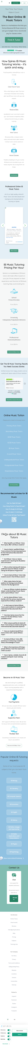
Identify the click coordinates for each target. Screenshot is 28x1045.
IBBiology (14, 780)
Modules (14, 970)
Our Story (14, 955)
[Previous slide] (3, 225)
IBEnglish (14, 812)
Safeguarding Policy (14, 966)
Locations (14, 974)
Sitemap (14, 985)
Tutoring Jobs (14, 944)
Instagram (14, 1007)
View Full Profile (9, 237)
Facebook (14, 1000)
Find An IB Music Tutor (14, 352)
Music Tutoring (14, 46)
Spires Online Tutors (6, 46)
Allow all (19, 1034)
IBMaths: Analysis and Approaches (14, 828)
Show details (5, 1043)
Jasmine (14, 227)
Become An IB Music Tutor (14, 745)
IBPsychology (14, 852)
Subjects (14, 940)
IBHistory (14, 820)
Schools (14, 977)
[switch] (9, 1033)
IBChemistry (14, 788)
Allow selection (19, 1030)
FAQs (14, 933)
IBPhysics (14, 844)
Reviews (14, 926)
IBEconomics (14, 804)
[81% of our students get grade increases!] (14, 50)
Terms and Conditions (14, 963)
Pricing (14, 937)
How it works (14, 922)
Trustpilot (14, 1011)
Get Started (14, 175)
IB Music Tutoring (22, 46)
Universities (14, 981)
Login (24, 3)
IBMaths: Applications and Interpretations (14, 836)
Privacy (14, 959)
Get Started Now (14, 485)
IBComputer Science (14, 796)
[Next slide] (25, 225)
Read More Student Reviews (14, 399)
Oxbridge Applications (14, 929)
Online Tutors (14, 919)
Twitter (14, 1003)
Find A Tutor (15, 3)
